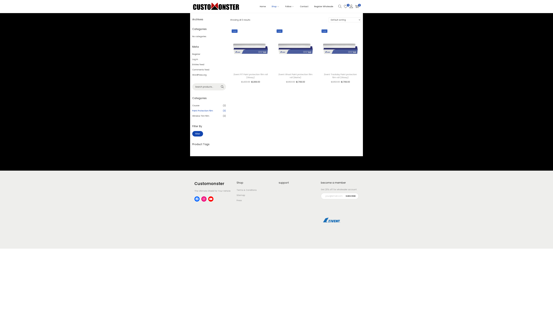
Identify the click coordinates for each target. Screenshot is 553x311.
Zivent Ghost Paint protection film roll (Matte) (295, 76)
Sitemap (241, 195)
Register (196, 54)
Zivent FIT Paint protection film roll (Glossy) (250, 76)
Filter (197, 133)
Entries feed (198, 64)
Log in (195, 59)
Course (195, 105)
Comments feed (200, 69)
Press (239, 200)
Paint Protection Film (202, 110)
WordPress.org (199, 74)
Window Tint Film (200, 115)
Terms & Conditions (247, 190)
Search (222, 86)
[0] (345, 6)
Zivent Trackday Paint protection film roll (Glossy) (340, 76)
